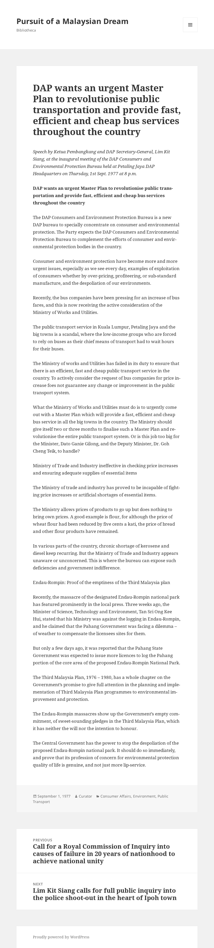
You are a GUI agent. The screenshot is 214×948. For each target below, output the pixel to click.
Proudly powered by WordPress (61, 936)
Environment (144, 796)
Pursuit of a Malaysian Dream (72, 21)
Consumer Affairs (115, 796)
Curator (85, 796)
